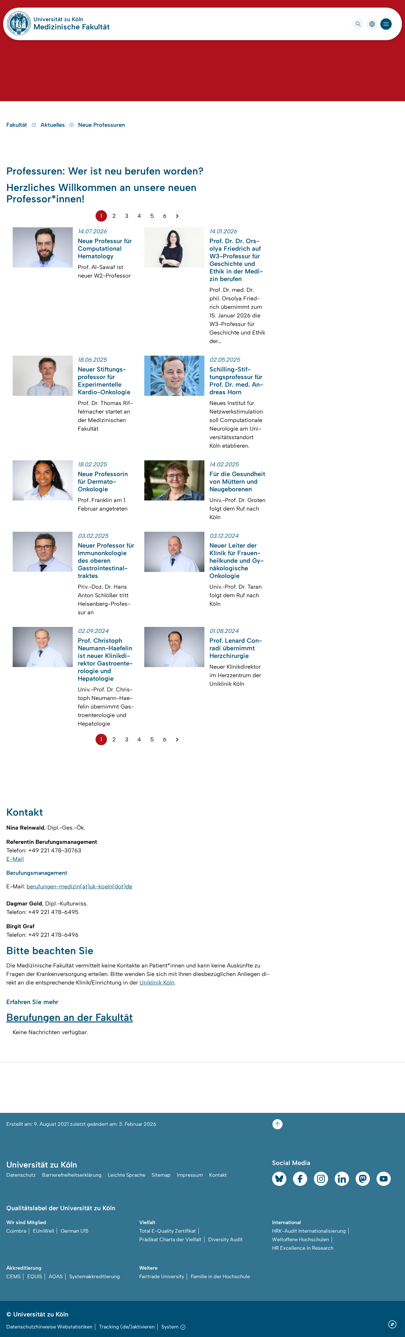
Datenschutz (21, 1175)
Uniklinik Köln (157, 982)
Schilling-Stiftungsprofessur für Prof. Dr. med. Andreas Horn (236, 380)
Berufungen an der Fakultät (69, 1017)
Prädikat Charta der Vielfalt (170, 1239)
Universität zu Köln (72, 19)
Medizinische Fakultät (72, 26)
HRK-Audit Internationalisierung (309, 1231)
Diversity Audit (225, 1239)
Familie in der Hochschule (220, 1276)
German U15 (75, 1231)
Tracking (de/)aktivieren (127, 1327)
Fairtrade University (161, 1276)
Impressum (190, 1175)
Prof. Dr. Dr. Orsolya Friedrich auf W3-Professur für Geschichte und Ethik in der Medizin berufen (236, 260)
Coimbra (16, 1231)
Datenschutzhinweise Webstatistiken (49, 1327)
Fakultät (17, 124)
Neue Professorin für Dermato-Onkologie (103, 481)
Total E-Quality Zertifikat (167, 1231)
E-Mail (15, 859)
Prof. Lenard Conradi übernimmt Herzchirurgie (235, 648)
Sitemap (161, 1175)
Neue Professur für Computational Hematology (105, 248)
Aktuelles (53, 124)
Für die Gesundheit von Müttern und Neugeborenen (237, 481)
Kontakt (218, 1175)
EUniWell (43, 1231)
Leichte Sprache (126, 1175)
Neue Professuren (101, 124)
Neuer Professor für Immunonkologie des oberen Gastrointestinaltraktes (106, 561)
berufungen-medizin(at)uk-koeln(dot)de (79, 886)
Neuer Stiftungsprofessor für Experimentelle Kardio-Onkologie (104, 380)
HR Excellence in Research (302, 1248)
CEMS (13, 1276)
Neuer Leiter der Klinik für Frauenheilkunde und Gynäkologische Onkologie (236, 561)
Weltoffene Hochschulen (300, 1239)
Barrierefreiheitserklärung (72, 1175)
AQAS (56, 1276)
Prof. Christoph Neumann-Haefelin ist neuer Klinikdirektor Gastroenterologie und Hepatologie (105, 659)
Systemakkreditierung (94, 1276)
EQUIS (34, 1276)
